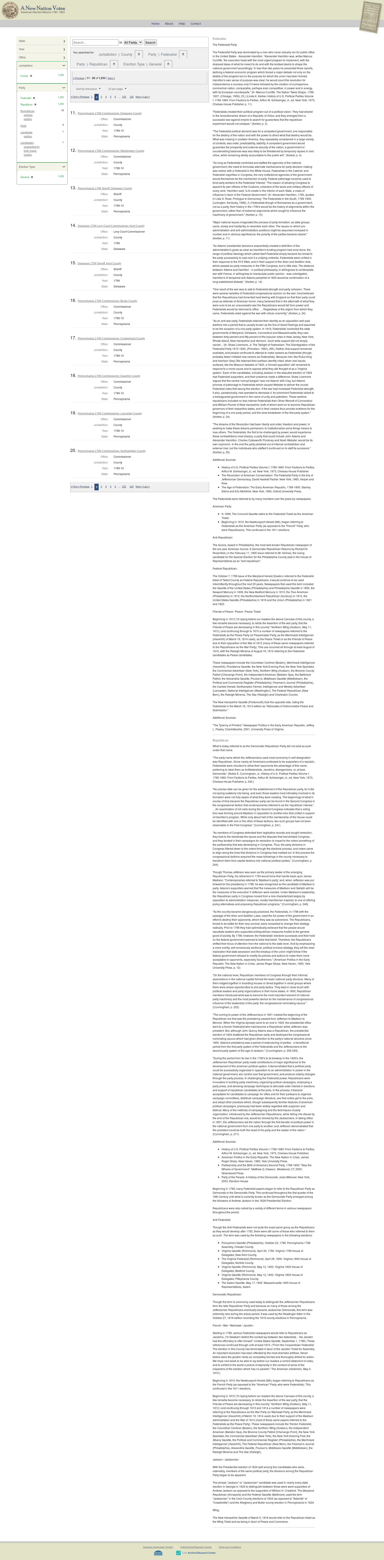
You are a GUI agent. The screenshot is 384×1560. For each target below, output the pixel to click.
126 (132, 96)
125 (124, 96)
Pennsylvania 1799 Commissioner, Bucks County (107, 301)
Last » (146, 96)
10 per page (115, 89)
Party (22, 87)
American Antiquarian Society (158, 1547)
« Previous (78, 78)
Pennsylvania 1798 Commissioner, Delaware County (110, 113)
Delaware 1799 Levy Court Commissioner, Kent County (111, 226)
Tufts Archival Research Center (196, 1547)
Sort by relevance (86, 89)
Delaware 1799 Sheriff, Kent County (99, 263)
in (120, 42)
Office (22, 57)
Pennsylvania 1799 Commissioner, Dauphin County (109, 376)
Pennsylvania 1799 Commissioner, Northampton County (112, 451)
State (22, 41)
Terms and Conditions (230, 1547)
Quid (23, 125)
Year (21, 49)
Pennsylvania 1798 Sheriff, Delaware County (105, 188)
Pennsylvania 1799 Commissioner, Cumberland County (111, 338)
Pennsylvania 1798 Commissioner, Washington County (111, 150)
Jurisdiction (26, 65)
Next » (111, 78)
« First (74, 96)
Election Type (27, 166)
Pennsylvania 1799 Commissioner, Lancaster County (110, 413)
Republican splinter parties (27, 115)
